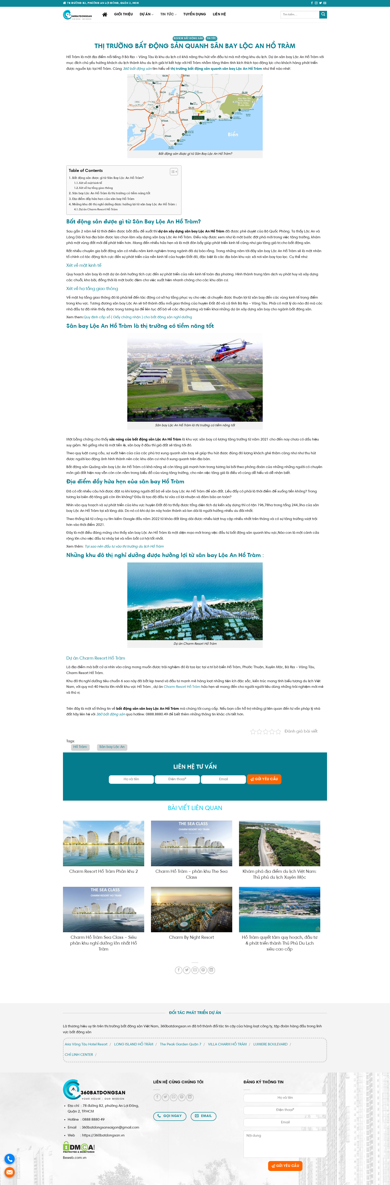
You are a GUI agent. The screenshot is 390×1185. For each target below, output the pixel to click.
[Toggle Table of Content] (172, 172)
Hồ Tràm (80, 747)
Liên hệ (219, 14)
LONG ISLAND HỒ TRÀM (133, 1044)
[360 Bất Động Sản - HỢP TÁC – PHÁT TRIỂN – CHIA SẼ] (79, 14)
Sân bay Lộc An (112, 747)
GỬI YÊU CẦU (266, 779)
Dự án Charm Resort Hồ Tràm (98, 209)
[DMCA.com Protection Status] (79, 1147)
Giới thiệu (123, 14)
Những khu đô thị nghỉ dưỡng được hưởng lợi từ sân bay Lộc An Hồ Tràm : (124, 204)
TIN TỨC (167, 14)
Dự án (145, 14)
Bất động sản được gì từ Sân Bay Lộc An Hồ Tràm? (108, 178)
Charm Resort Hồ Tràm (182, 687)
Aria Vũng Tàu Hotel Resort (86, 1044)
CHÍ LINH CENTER (79, 1055)
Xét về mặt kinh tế (90, 183)
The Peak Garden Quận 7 (180, 1044)
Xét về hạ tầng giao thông (96, 188)
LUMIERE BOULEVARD (270, 1044)
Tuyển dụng (194, 14)
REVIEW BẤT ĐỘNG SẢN (188, 38)
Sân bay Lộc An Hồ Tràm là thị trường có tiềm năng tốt (111, 193)
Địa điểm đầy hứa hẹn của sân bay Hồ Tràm (103, 199)
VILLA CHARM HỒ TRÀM (227, 1044)
